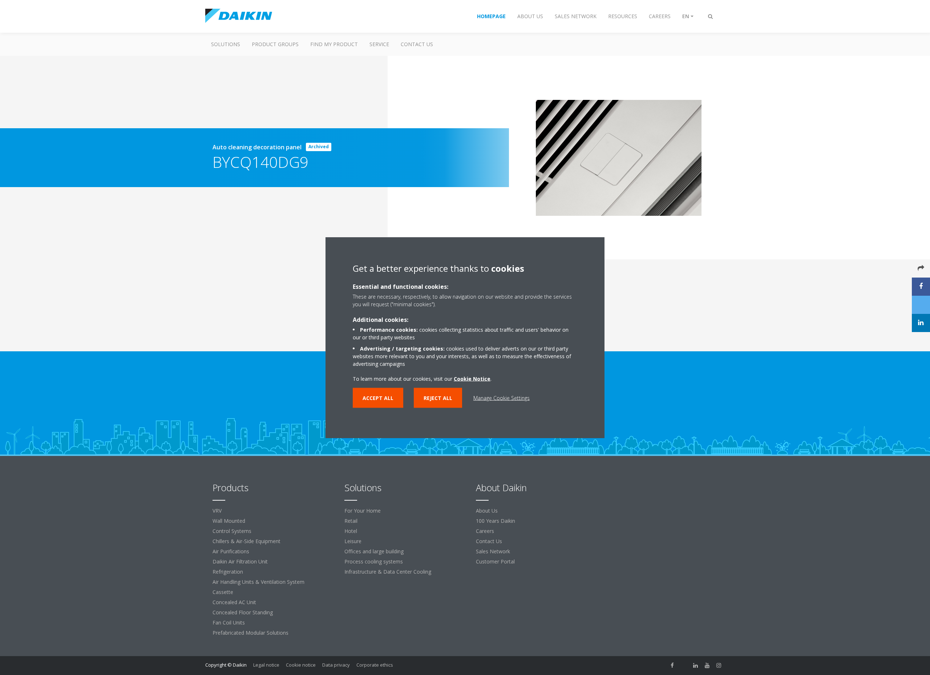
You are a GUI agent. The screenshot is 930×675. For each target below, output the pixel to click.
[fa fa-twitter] (684, 665)
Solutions (225, 44)
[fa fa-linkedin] (695, 665)
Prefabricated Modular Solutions (250, 632)
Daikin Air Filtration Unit (240, 561)
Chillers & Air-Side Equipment (246, 541)
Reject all (438, 398)
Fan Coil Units (229, 622)
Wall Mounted (229, 520)
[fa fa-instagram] (719, 665)
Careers (485, 531)
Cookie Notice (472, 378)
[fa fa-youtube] (707, 665)
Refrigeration (228, 571)
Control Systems (232, 531)
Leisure (352, 541)
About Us (487, 510)
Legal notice (266, 665)
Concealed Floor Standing (243, 612)
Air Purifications (231, 551)
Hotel (350, 531)
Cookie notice (301, 665)
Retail (350, 520)
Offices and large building (374, 551)
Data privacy (336, 665)
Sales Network (493, 551)
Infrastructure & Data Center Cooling (387, 571)
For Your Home (362, 510)
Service (379, 44)
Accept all (378, 398)
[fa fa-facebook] (672, 665)
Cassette (223, 592)
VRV (217, 510)
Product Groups (275, 44)
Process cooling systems (373, 561)
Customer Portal (495, 561)
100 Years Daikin (495, 520)
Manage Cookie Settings (501, 398)
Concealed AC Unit (234, 602)
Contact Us (417, 44)
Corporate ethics (374, 665)
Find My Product (334, 44)
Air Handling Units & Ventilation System (258, 581)
